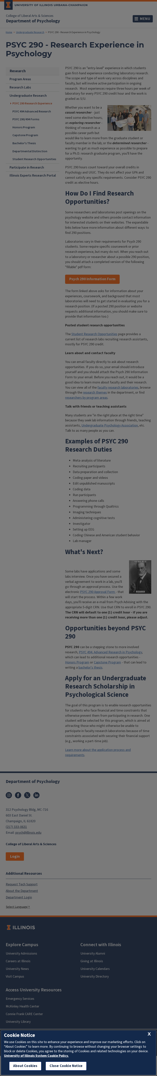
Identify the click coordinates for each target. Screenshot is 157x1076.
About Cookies (25, 1066)
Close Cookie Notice (66, 1066)
